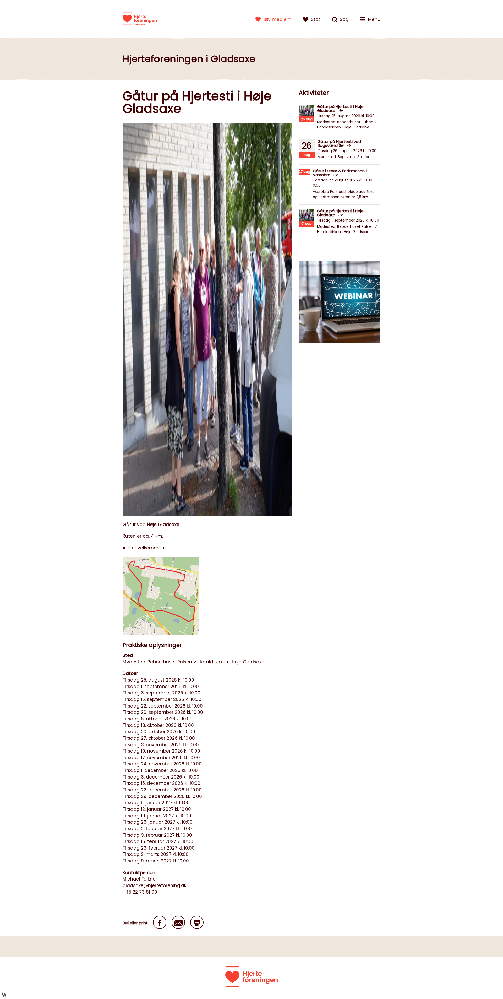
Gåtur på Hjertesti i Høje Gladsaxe (340, 108)
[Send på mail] (178, 922)
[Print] (197, 922)
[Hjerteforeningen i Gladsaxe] (140, 18)
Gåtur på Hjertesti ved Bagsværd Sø (339, 143)
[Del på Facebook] (159, 922)
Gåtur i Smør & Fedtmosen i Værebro (340, 172)
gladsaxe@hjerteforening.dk (154, 885)
